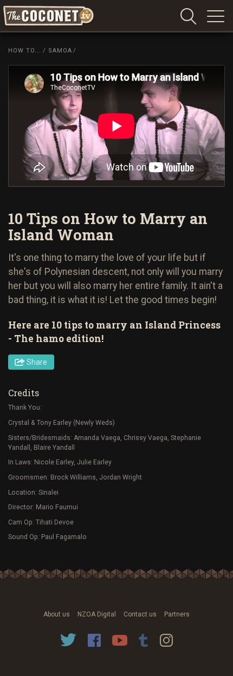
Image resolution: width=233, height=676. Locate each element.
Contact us (140, 614)
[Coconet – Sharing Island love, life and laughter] (49, 16)
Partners (177, 614)
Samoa (60, 50)
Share (37, 362)
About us (56, 614)
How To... (24, 50)
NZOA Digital (96, 614)
